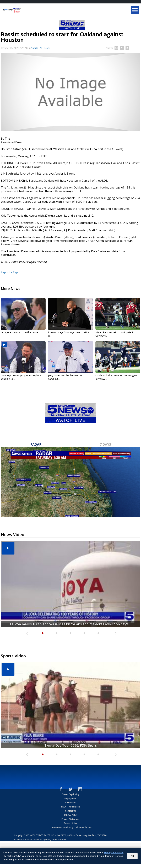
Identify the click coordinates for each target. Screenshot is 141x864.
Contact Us (70, 810)
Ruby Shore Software (56, 839)
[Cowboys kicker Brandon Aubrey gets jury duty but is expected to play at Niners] (117, 357)
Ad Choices (70, 802)
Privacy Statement (70, 819)
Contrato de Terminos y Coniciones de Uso (70, 827)
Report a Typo (10, 272)
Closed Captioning (70, 794)
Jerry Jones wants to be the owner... (20, 332)
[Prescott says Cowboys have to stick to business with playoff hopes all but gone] (70, 314)
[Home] (23, 10)
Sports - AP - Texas (41, 47)
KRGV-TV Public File (70, 806)
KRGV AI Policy (70, 815)
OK (132, 856)
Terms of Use (70, 823)
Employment (70, 798)
